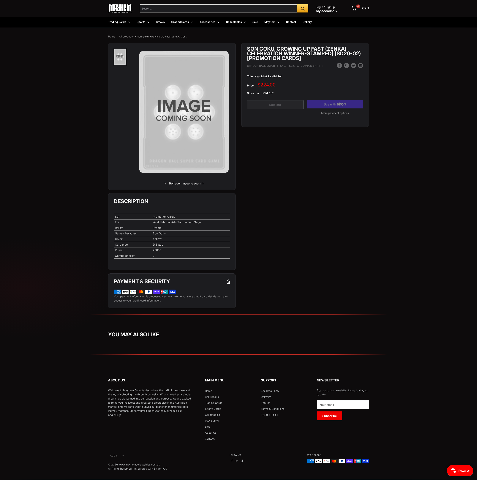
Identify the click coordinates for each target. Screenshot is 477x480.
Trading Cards (117, 21)
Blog (207, 426)
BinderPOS (160, 468)
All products (126, 36)
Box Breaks (212, 396)
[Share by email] (360, 65)
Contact (291, 21)
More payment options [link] (335, 113)
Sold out (275, 105)
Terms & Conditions (272, 408)
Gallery (307, 21)
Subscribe (329, 416)
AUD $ (114, 455)
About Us (210, 432)
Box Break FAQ (270, 390)
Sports (141, 21)
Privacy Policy (269, 414)
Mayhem (269, 21)
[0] (353, 8)
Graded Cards (180, 21)
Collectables (234, 21)
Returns (265, 402)
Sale (255, 21)
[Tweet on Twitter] (353, 65)
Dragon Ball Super (261, 65)
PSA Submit (212, 420)
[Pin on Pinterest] (346, 65)
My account (325, 11)
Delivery (266, 396)
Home (111, 36)
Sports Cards (213, 408)
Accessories (207, 21)
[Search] (302, 8)
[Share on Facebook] (339, 65)
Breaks (160, 21)
